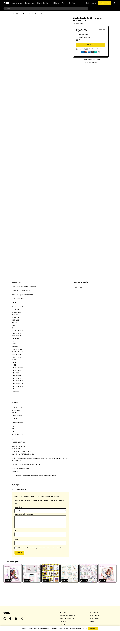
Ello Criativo (79, 23)
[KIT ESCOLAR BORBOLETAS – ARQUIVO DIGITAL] (31, 573)
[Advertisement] (91, 69)
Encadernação (27, 14)
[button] (23, 3)
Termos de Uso (64, 621)
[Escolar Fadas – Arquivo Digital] (107, 573)
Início (13, 14)
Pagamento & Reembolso (67, 615)
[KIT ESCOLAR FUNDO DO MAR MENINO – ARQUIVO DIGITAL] (69, 573)
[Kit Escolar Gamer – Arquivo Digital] (50, 573)
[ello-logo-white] (6, 3)
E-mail (16, 539)
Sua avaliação (19, 507)
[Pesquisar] (86, 8)
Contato (62, 624)
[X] (21, 618)
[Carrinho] (114, 3)
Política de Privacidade (67, 618)
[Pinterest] (10, 618)
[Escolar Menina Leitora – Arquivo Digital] (13, 573)
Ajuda (92, 621)
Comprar (90, 45)
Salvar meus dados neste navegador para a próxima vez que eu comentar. (40, 548)
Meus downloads (95, 618)
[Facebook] (16, 618)
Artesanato (18, 14)
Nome (16, 531)
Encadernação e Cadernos (39, 14)
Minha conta (94, 613)
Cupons (63, 613)
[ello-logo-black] (30, 613)
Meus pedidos (94, 615)
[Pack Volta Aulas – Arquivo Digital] (88, 573)
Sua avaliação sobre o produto (24, 514)
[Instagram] (5, 618)
